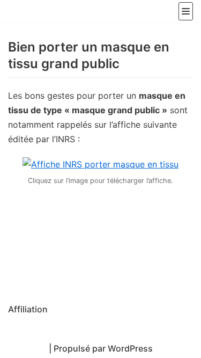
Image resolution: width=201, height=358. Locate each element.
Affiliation (28, 309)
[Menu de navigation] (185, 11)
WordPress (130, 348)
